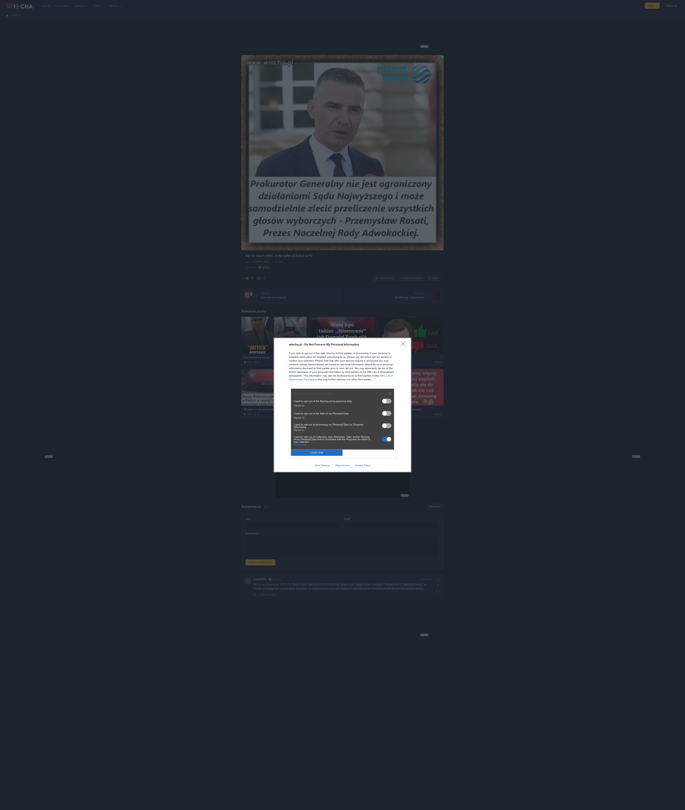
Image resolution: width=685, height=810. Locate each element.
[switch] (386, 401)
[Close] (404, 344)
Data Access (342, 465)
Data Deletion (322, 465)
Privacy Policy (363, 465)
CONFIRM (316, 452)
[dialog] (342, 405)
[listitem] (342, 393)
